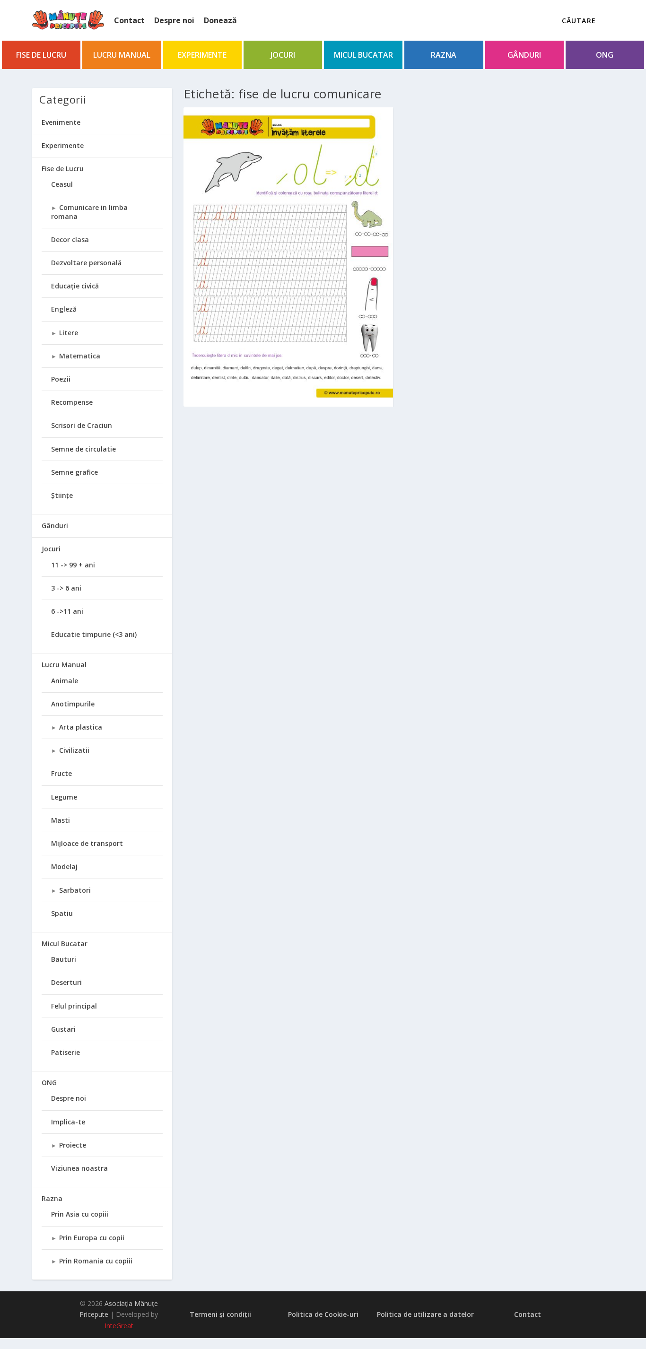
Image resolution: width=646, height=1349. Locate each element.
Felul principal (74, 1005)
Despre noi (174, 20)
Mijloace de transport (87, 843)
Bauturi (63, 959)
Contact (129, 20)
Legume (64, 796)
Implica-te (68, 1121)
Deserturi (66, 982)
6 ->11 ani (67, 611)
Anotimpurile (73, 703)
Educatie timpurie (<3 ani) (94, 634)
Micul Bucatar (363, 55)
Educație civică (75, 285)
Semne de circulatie (83, 448)
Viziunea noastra (79, 1168)
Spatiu (62, 913)
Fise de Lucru (41, 55)
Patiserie (65, 1052)
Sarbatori (75, 890)
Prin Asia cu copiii (79, 1214)
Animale (64, 680)
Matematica (79, 355)
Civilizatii (74, 750)
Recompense (72, 402)
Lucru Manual (121, 55)
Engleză (64, 309)
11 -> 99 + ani (73, 564)
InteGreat (119, 1325)
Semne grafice (74, 472)
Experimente (202, 55)
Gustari (63, 1029)
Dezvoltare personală (86, 262)
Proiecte (72, 1144)
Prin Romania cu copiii (95, 1260)
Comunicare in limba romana (89, 211)
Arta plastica (80, 726)
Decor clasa (70, 239)
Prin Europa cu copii (91, 1237)
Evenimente (61, 122)
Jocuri (283, 55)
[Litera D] (288, 256)
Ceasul (62, 184)
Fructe (61, 773)
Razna (443, 55)
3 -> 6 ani (66, 587)
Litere (68, 332)
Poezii (60, 378)
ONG (604, 55)
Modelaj (64, 866)
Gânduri (524, 55)
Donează (220, 20)
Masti (60, 820)
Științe (62, 495)
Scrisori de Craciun (81, 425)
